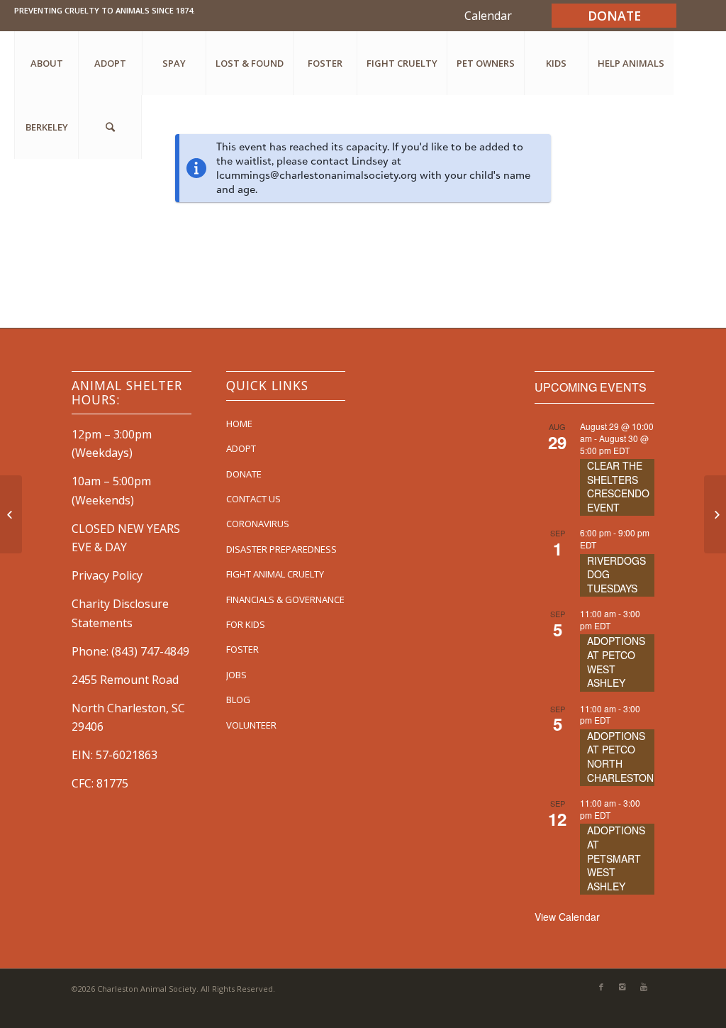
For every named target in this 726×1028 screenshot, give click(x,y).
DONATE (244, 474)
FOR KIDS (245, 624)
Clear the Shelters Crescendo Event (618, 486)
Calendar (488, 15)
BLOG (238, 699)
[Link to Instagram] (622, 986)
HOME (239, 423)
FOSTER (242, 649)
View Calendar (567, 917)
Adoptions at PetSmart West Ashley (616, 857)
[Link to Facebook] (601, 986)
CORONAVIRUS (257, 523)
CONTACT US (253, 498)
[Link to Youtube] (643, 986)
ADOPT (241, 448)
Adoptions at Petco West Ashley (616, 662)
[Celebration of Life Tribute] (11, 514)
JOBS (236, 674)
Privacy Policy (107, 575)
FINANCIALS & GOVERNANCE (285, 599)
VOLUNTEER (251, 725)
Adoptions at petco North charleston (620, 757)
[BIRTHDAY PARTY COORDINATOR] (715, 514)
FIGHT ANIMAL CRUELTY (275, 574)
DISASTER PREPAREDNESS (281, 549)
